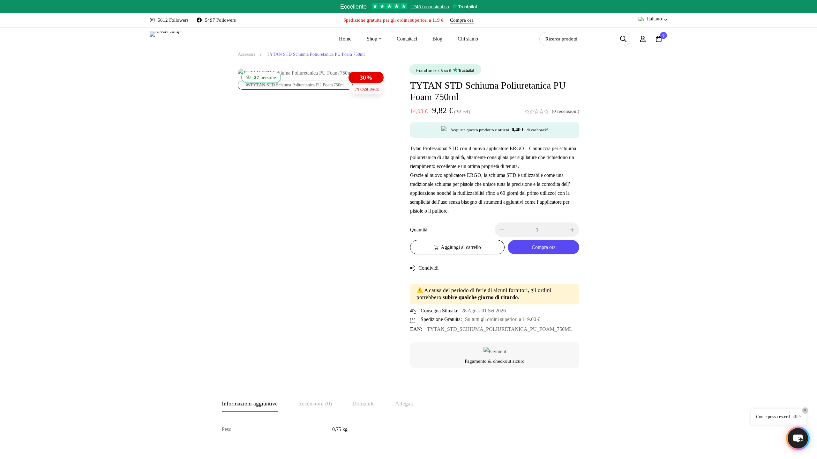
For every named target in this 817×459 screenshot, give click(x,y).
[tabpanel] (408, 429)
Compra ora (462, 20)
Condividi (428, 268)
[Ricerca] (623, 39)
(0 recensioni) (565, 111)
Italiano (654, 18)
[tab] (250, 404)
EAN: (416, 329)
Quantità (418, 229)
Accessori (246, 54)
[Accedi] (643, 38)
